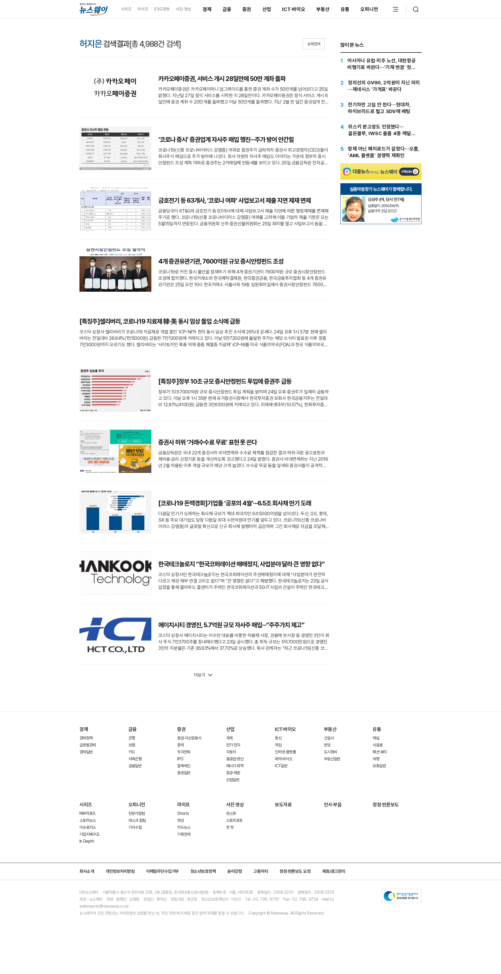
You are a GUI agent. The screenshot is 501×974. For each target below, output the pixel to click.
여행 (376, 759)
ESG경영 (161, 9)
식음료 (377, 745)
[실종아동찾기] (353, 198)
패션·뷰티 (380, 752)
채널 (376, 738)
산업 (266, 9)
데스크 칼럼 (137, 820)
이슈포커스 (87, 827)
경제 (207, 9)
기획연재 (183, 834)
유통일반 (379, 765)
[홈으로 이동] (93, 9)
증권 (246, 9)
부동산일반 (332, 759)
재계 (229, 738)
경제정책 (85, 738)
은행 (131, 738)
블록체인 (183, 765)
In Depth (86, 841)
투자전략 (183, 752)
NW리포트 (87, 813)
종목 (180, 745)
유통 (345, 9)
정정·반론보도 (386, 805)
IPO (180, 759)
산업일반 (232, 779)
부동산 (323, 9)
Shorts (183, 813)
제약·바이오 (283, 759)
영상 (180, 820)
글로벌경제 (87, 745)
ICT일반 (281, 765)
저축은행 (134, 759)
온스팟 (231, 813)
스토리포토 (234, 820)
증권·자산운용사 (189, 738)
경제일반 (85, 752)
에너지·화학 (235, 765)
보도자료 (283, 805)
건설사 (329, 738)
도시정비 (330, 752)
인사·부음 (333, 805)
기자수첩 (134, 827)
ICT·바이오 (293, 9)
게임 (278, 745)
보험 (131, 745)
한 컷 (230, 827)
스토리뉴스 (87, 820)
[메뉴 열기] (395, 9)
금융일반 (134, 765)
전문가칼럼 (136, 813)
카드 (131, 752)
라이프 (142, 9)
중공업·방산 (235, 759)
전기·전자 (233, 745)
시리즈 (126, 9)
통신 (278, 738)
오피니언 (369, 9)
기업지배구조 (89, 834)
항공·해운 (233, 772)
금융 (227, 9)
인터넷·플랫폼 (285, 752)
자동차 (231, 752)
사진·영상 (183, 9)
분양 (327, 745)
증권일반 (183, 772)
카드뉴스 (183, 827)
